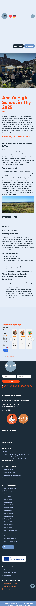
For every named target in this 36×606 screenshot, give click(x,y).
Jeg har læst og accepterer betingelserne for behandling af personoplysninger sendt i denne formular (18, 386)
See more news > (7, 460)
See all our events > (8, 442)
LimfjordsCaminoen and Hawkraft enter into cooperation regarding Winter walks (15, 455)
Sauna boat (5, 451)
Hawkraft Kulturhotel (5, 330)
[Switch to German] (15, 16)
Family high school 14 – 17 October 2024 (14, 459)
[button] (32, 16)
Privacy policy (28, 603)
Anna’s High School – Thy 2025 (16, 136)
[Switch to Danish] (11, 16)
